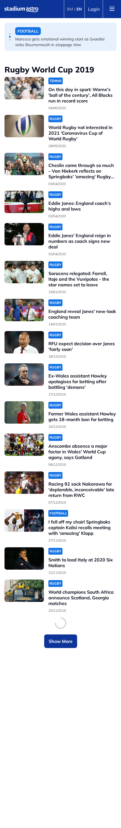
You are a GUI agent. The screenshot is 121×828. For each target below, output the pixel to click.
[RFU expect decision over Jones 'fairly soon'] (24, 342)
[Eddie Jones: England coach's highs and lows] (24, 202)
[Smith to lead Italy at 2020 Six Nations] (24, 558)
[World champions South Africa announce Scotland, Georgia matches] (24, 591)
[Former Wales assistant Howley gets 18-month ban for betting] (24, 412)
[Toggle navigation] (112, 9)
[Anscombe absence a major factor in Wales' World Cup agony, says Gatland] (24, 445)
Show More (61, 641)
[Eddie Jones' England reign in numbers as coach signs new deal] (24, 234)
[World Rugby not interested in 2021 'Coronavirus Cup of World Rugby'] (24, 126)
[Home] (21, 9)
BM (70, 9)
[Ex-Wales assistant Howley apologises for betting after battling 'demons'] (24, 374)
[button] (10, 34)
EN (79, 9)
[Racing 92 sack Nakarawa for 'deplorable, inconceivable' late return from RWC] (24, 482)
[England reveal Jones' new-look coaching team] (24, 310)
